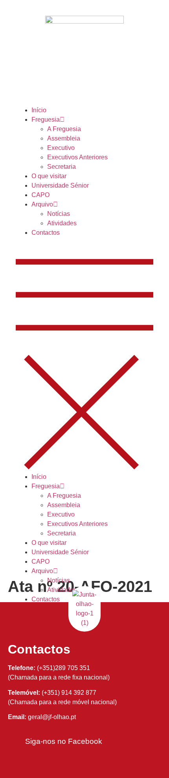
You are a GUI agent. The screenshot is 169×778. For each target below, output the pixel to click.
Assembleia (63, 138)
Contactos (45, 232)
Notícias (58, 213)
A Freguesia (64, 129)
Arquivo (42, 204)
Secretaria (61, 166)
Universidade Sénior (60, 185)
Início (38, 110)
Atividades (62, 223)
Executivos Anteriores (77, 157)
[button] (84, 354)
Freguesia (45, 119)
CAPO (40, 195)
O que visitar (48, 176)
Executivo (61, 147)
